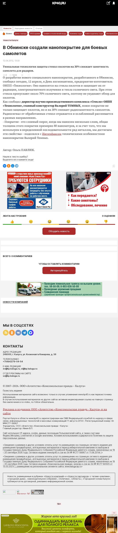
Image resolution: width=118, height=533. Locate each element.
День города (20, 33)
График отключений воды (54, 33)
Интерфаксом (51, 134)
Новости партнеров (78, 476)
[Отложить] (22, 75)
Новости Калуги (10, 40)
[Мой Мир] (12, 166)
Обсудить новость (59, 231)
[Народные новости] (108, 3)
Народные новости (23, 28)
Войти (113, 3)
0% (12, 222)
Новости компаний (15, 302)
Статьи (39, 28)
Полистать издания (12, 390)
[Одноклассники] (8, 166)
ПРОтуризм (35, 33)
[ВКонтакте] (4, 166)
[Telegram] (16, 166)
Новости (7, 28)
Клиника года (76, 33)
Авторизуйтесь (59, 270)
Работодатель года (94, 33)
